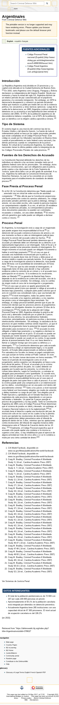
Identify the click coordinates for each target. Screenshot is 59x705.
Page (9, 8)
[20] (47, 408)
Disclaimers (34, 700)
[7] (18, 217)
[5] (15, 195)
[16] (35, 328)
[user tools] (54, 3)
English (10, 41)
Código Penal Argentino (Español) (37, 67)
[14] (10, 295)
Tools (56, 8)
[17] (14, 345)
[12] (19, 276)
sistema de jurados (16, 406)
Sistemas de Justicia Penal (17, 581)
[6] (45, 212)
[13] (3, 285)
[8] (45, 230)
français (25, 41)
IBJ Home (9, 650)
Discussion (12, 8)
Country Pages (11, 645)
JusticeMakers (11, 653)
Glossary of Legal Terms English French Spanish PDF (26, 672)
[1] (3, 90)
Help (7, 664)
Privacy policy (26, 698)
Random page (11, 658)
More (16, 9)
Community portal (12, 656)
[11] (8, 266)
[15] (15, 309)
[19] (24, 387)
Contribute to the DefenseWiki (17, 661)
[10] (29, 252)
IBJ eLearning (11, 648)
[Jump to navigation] (4, 3)
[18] (55, 357)
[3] (48, 149)
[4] (10, 180)
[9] (47, 237)
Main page (10, 642)
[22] (38, 437)
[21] (8, 427)
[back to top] (29, 680)
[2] (55, 118)
